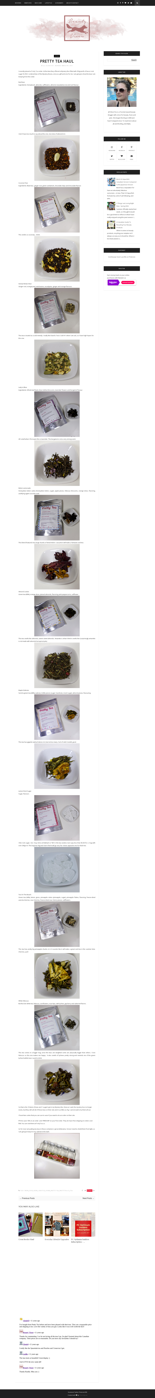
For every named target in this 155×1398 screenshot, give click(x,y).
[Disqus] (56, 1283)
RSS (86, 1392)
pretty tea (55, 1191)
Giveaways (59, 3)
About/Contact (72, 3)
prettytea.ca (64, 1191)
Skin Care (38, 3)
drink (57, 56)
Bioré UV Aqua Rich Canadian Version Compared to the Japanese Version (126, 182)
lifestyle (41, 1191)
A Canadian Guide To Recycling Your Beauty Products (124, 225)
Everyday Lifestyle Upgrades (57, 1239)
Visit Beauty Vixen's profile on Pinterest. (121, 257)
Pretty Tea (34, 71)
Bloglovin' (121, 159)
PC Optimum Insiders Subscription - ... (80, 1240)
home (36, 1191)
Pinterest (132, 150)
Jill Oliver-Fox (48, 65)
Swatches (28, 3)
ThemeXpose (83, 1395)
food (31, 1191)
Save (90, 1190)
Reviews (18, 3)
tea (71, 1191)
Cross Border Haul (26, 1239)
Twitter (112, 159)
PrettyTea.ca (40, 1123)
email (131, 159)
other (48, 1191)
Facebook (122, 150)
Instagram (112, 150)
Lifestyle (48, 3)
